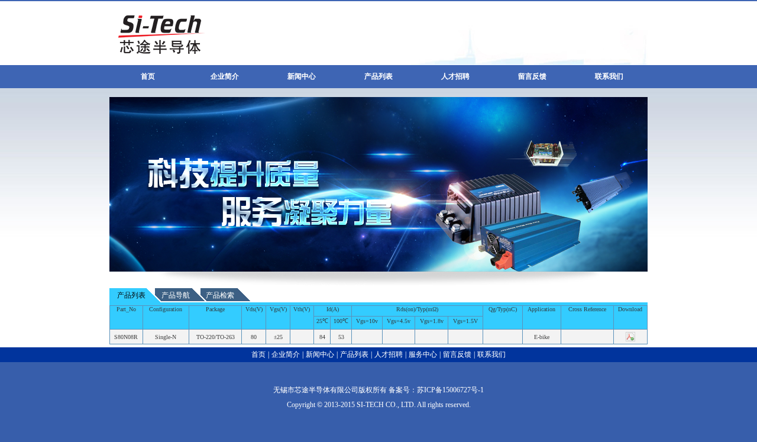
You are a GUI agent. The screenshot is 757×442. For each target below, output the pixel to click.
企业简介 (225, 76)
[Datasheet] (630, 341)
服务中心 (423, 354)
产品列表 (378, 76)
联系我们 (609, 76)
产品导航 (175, 295)
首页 (148, 76)
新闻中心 (301, 76)
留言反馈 (532, 76)
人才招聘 (455, 76)
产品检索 (220, 295)
